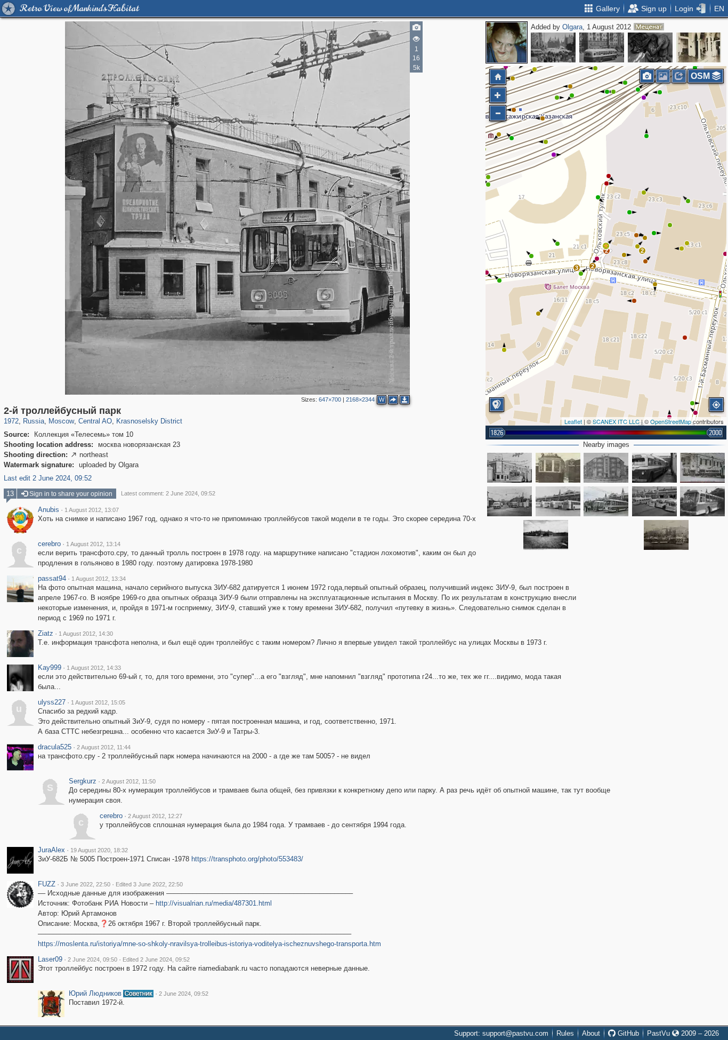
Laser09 (50, 959)
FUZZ (46, 884)
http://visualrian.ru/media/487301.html (214, 903)
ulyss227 (52, 702)
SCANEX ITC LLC (616, 421)
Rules (565, 1033)
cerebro (49, 544)
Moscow (61, 421)
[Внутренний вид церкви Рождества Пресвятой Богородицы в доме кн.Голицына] (698, 47)
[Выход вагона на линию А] (558, 468)
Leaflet (573, 421)
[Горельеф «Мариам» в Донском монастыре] (650, 47)
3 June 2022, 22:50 (85, 884)
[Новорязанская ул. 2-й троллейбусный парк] (702, 468)
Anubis (48, 510)
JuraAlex (51, 850)
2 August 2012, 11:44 (104, 747)
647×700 (330, 399)
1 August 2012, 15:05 (98, 702)
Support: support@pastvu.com (501, 1033)
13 (10, 494)
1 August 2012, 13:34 (98, 578)
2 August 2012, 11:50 (129, 781)
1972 (11, 421)
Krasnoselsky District (149, 421)
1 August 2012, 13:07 (91, 510)
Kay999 (49, 667)
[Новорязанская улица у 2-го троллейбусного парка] (666, 535)
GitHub (627, 1033)
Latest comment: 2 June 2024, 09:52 (168, 493)
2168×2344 (360, 399)
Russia (33, 421)
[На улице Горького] (553, 47)
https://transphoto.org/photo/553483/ (247, 859)
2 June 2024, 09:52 (183, 993)
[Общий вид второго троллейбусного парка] (558, 501)
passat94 (52, 578)
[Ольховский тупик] (509, 501)
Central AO (95, 421)
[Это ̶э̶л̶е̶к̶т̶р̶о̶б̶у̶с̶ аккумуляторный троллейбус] (702, 501)
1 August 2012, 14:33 (94, 668)
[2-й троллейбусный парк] (606, 246)
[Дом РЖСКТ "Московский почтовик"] (606, 468)
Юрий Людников (95, 993)
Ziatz (45, 633)
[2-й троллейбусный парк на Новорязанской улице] (654, 501)
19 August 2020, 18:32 (99, 850)
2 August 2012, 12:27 (155, 816)
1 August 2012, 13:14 (93, 544)
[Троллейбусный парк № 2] (606, 501)
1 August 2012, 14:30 (86, 633)
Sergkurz (82, 781)
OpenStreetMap (670, 421)
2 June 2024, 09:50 (92, 959)
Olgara (572, 27)
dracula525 (54, 747)
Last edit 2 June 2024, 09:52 (48, 478)
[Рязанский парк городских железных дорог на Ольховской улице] (545, 535)
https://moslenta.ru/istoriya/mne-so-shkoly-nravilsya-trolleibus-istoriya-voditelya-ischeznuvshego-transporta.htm (209, 944)
